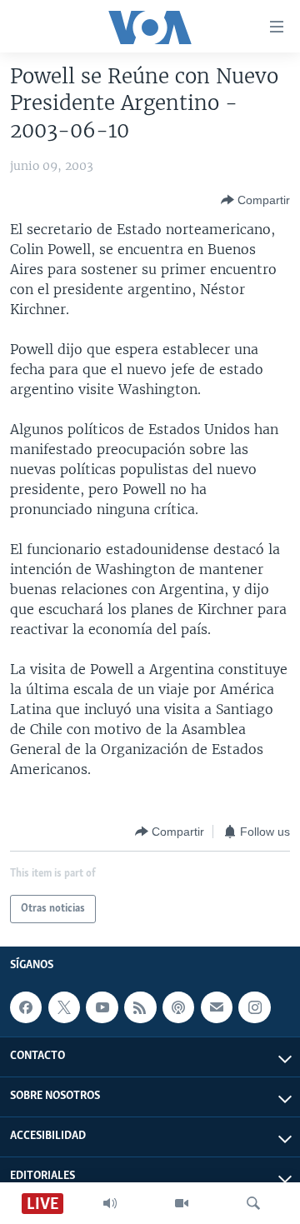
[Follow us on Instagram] (254, 1007)
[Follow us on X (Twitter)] (64, 1007)
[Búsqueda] (253, 1203)
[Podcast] (178, 1007)
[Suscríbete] (216, 1007)
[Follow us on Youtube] (102, 1007)
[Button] (255, 200)
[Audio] (110, 1203)
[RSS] (140, 1007)
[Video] (182, 1203)
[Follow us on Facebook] (26, 1007)
